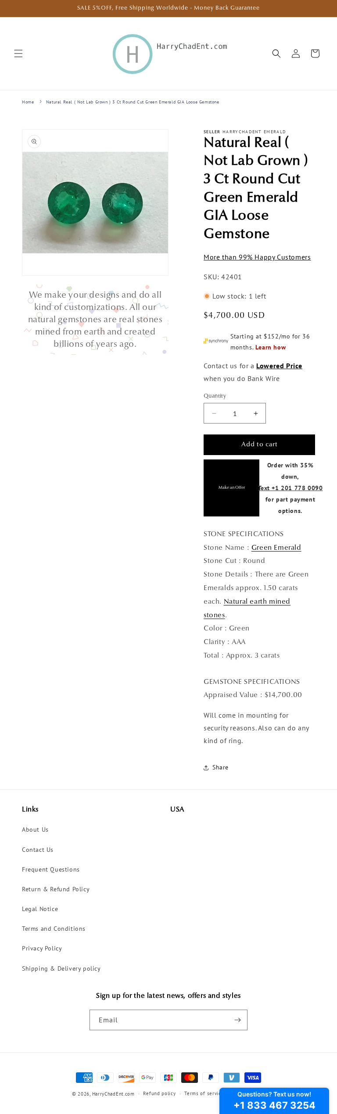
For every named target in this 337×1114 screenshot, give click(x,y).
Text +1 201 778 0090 (290, 488)
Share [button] (220, 767)
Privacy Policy (42, 948)
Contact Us (38, 850)
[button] (18, 53)
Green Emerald (276, 548)
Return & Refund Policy (56, 889)
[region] (95, 320)
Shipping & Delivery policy (61, 968)
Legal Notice (40, 909)
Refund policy (159, 1093)
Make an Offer (232, 488)
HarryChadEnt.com (113, 1094)
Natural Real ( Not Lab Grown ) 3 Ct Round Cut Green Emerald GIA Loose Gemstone (132, 102)
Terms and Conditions (54, 928)
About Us (35, 829)
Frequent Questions (51, 869)
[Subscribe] (237, 1020)
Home (28, 102)
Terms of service (204, 1093)
